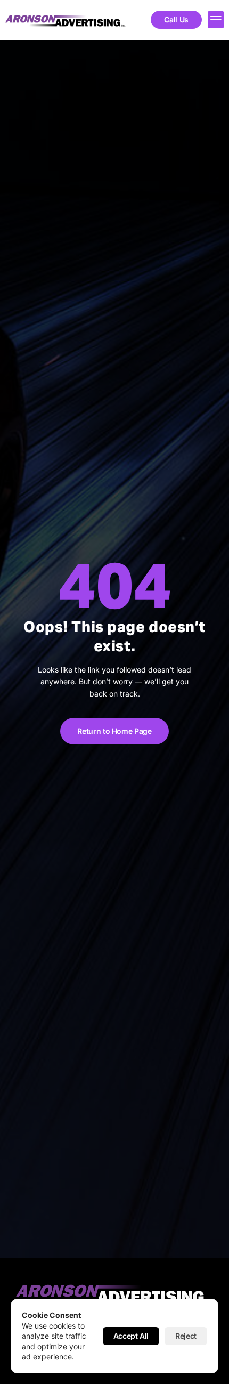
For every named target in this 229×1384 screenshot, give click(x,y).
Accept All (131, 1335)
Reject (186, 1335)
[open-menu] (216, 19)
